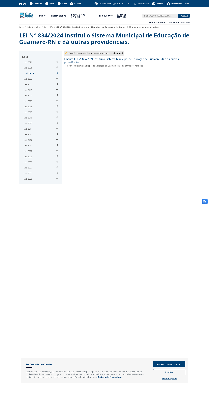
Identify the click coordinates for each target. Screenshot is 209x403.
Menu (50, 3)
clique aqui (118, 53)
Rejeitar (169, 372)
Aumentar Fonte (124, 3)
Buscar (184, 16)
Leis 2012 (27, 140)
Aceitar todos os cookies (169, 364)
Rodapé (76, 3)
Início (42, 16)
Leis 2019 (27, 101)
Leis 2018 (27, 106)
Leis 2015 (27, 123)
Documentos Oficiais (78, 16)
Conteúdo (36, 3)
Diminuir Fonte (143, 3)
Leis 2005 (27, 178)
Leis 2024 (48, 27)
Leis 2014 (27, 128)
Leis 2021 (27, 90)
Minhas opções (169, 378)
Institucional (58, 16)
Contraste (160, 3)
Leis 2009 (27, 156)
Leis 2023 (27, 78)
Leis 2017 (27, 112)
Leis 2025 (27, 67)
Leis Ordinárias (34, 27)
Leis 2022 (27, 84)
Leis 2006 (27, 173)
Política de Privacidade (109, 377)
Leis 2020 (27, 95)
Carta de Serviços (122, 16)
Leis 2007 (27, 167)
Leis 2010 (27, 151)
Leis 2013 (27, 134)
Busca (63, 3)
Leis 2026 (27, 62)
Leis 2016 (27, 117)
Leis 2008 (27, 162)
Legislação (105, 16)
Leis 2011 (27, 145)
